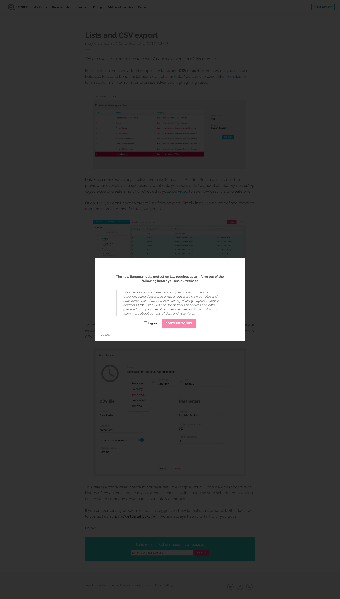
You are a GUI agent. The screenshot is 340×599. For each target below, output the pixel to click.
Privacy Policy (204, 309)
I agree (152, 323)
